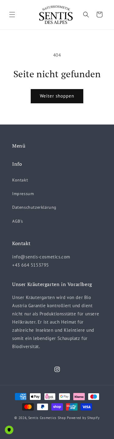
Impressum (23, 193)
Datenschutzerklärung (34, 207)
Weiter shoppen (57, 96)
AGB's (17, 221)
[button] (12, 14)
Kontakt (20, 180)
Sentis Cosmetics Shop (47, 418)
